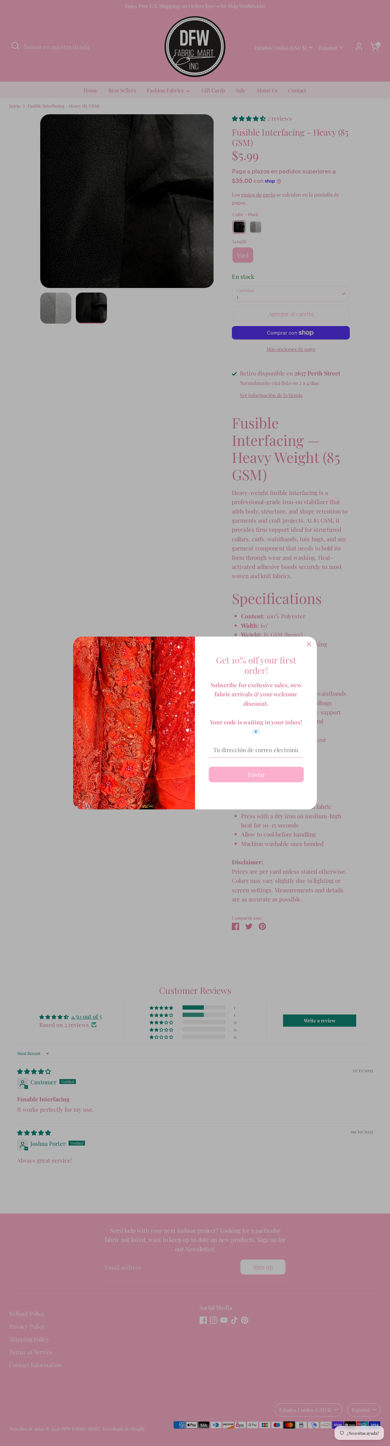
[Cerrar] (309, 644)
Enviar (256, 774)
